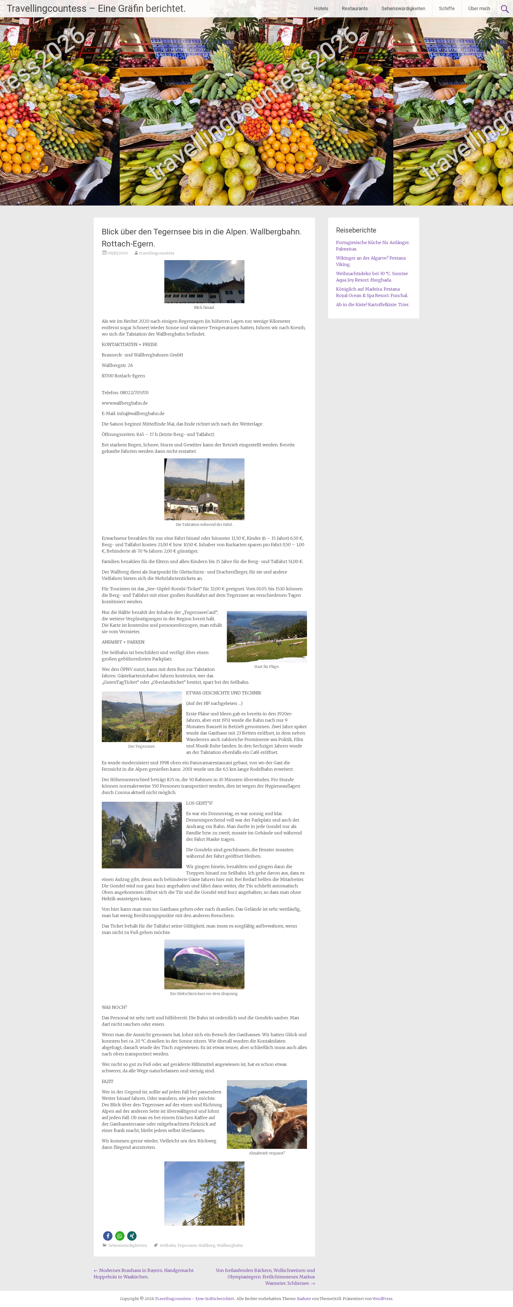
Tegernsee (187, 1245)
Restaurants (355, 8)
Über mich (479, 8)
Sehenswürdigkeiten (403, 8)
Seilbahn (168, 1245)
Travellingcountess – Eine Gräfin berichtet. (96, 8)
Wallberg (207, 1245)
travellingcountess (156, 253)
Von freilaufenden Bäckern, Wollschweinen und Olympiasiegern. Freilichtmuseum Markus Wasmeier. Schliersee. (265, 1277)
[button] (107, 1236)
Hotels (321, 8)
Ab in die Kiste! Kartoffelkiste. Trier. (372, 304)
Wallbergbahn (230, 1245)
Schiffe (447, 8)
